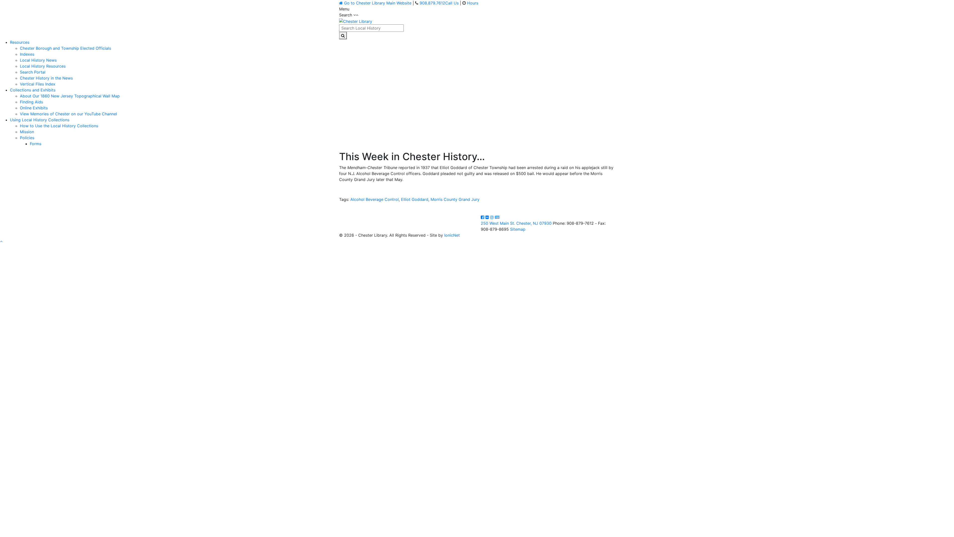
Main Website (377, 2)
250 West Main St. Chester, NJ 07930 (516, 223)
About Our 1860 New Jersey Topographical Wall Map (70, 95)
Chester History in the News (46, 78)
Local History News (38, 60)
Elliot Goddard (414, 199)
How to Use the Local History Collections (59, 125)
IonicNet (452, 235)
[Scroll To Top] (1, 241)
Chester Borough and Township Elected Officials (65, 48)
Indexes (27, 54)
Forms (35, 143)
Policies (27, 137)
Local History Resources (43, 66)
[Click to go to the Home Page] (355, 20)
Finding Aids (31, 101)
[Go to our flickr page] (487, 217)
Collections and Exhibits (32, 90)
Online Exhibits (34, 107)
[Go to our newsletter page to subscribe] (497, 217)
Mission (27, 131)
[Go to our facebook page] (483, 217)
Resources (19, 42)
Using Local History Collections (39, 119)
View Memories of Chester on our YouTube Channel (68, 113)
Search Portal (32, 72)
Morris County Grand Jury (455, 199)
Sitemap (517, 229)
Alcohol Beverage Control (374, 199)
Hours (472, 2)
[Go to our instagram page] (492, 217)
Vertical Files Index (37, 84)
